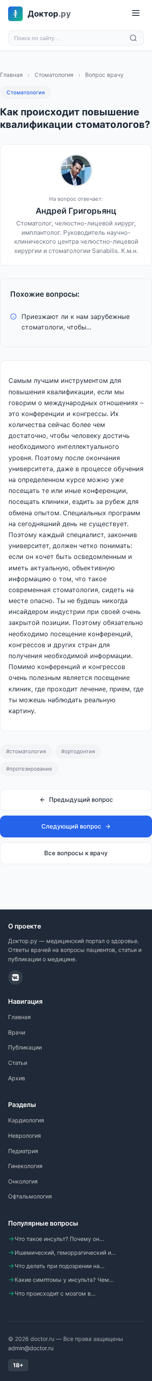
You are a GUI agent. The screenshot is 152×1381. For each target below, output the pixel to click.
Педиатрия (23, 1150)
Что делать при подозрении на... (60, 1265)
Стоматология (53, 74)
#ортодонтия (78, 751)
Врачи (16, 1032)
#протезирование (29, 768)
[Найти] (133, 38)
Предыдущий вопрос (81, 799)
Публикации (25, 1047)
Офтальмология (30, 1196)
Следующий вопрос (71, 826)
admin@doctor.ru (31, 1348)
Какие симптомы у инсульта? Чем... (64, 1279)
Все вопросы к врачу (76, 853)
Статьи (17, 1062)
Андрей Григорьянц (76, 211)
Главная (11, 74)
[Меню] (136, 13)
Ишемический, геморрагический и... (65, 1252)
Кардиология (26, 1120)
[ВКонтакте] (15, 977)
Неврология (24, 1135)
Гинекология (25, 1165)
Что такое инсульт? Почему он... (59, 1238)
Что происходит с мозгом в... (55, 1293)
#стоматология (26, 751)
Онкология (23, 1181)
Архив (16, 1078)
